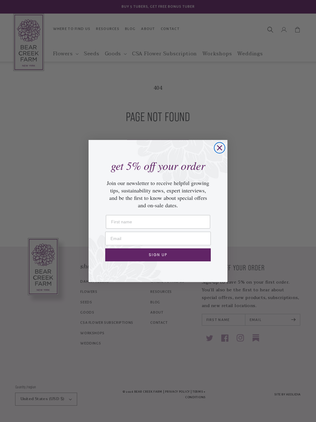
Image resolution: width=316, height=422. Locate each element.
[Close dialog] (219, 147)
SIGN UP (158, 254)
